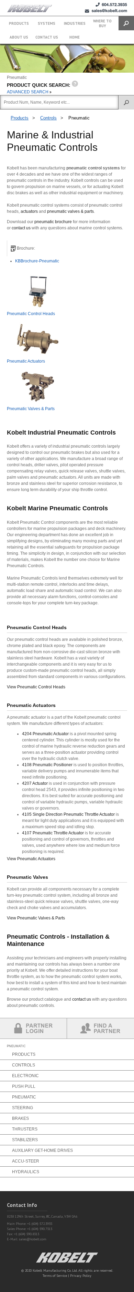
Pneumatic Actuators (26, 361)
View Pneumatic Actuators (31, 858)
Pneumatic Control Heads (31, 313)
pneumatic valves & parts (70, 211)
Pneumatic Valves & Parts (31, 408)
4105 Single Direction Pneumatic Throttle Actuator (69, 814)
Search (126, 23)
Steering (22, 1107)
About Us (19, 37)
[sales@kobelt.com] (106, 11)
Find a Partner (100, 1028)
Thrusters (24, 1129)
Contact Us (46, 37)
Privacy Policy (80, 1275)
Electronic (25, 1075)
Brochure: (25, 248)
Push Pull (23, 1086)
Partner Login (33, 1028)
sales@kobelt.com (32, 1239)
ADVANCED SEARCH (28, 92)
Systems (46, 23)
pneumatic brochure (53, 221)
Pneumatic (79, 118)
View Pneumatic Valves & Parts (36, 918)
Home (74, 37)
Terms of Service (55, 1275)
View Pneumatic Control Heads (36, 687)
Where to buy (102, 23)
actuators (29, 211)
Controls (48, 118)
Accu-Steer (25, 1161)
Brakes (20, 1118)
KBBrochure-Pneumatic (37, 261)
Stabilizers (25, 1139)
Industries (75, 23)
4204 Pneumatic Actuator (45, 733)
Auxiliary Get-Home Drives (42, 1150)
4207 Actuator (35, 783)
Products (19, 23)
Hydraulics (25, 1171)
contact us (21, 228)
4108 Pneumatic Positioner (47, 764)
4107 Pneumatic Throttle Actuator (53, 833)
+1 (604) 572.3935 (111, 4)
